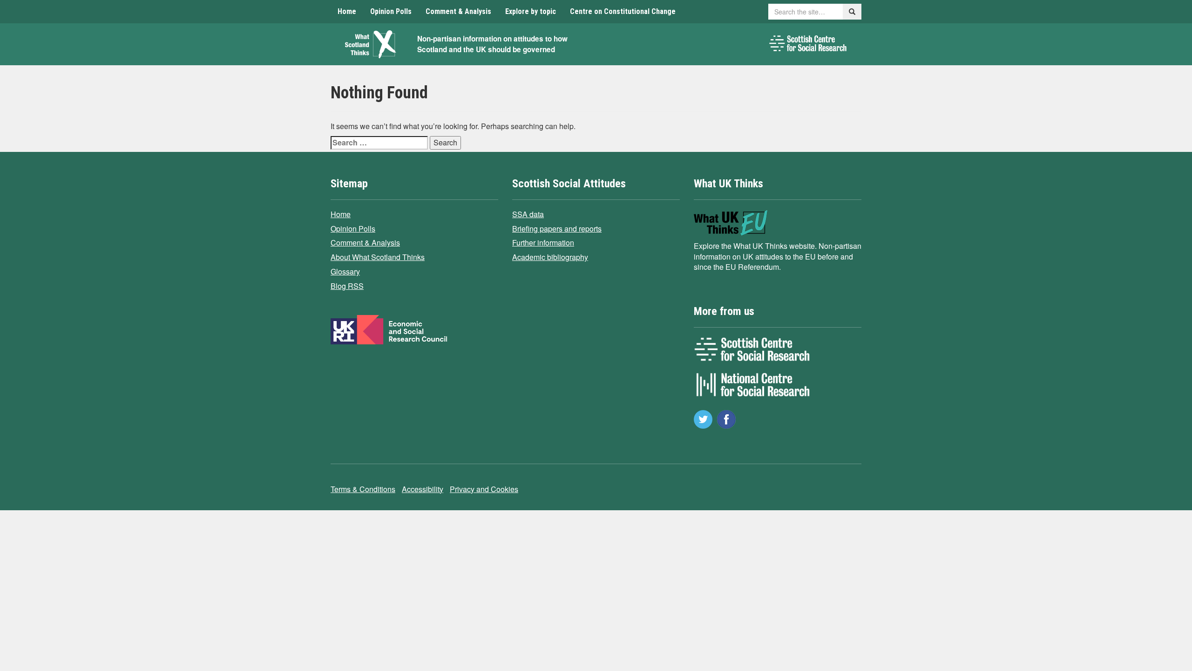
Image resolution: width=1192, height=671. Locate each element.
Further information (543, 242)
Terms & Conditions (363, 489)
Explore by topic (530, 11)
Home (347, 11)
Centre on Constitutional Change (623, 11)
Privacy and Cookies (484, 489)
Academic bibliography (550, 257)
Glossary (345, 271)
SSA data (528, 214)
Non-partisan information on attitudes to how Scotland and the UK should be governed (492, 44)
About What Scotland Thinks (378, 257)
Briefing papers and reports (557, 228)
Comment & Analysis (458, 11)
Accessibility (422, 489)
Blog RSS (347, 286)
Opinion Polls (391, 11)
